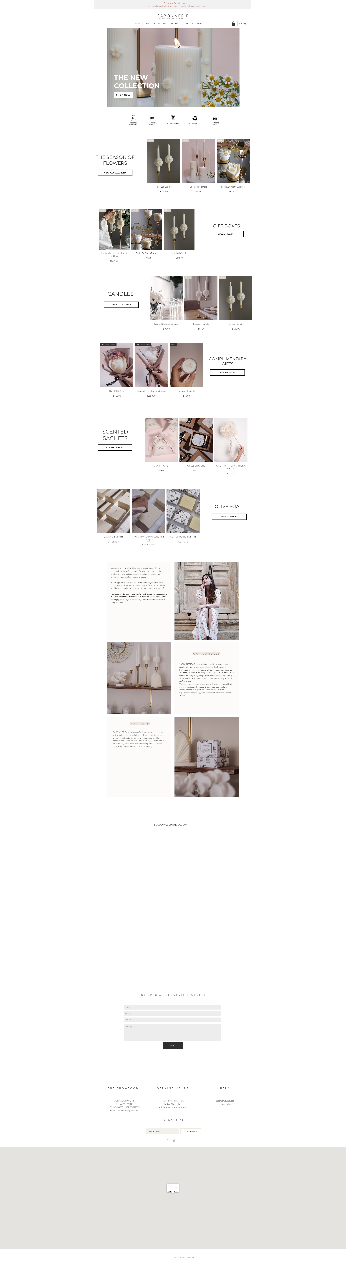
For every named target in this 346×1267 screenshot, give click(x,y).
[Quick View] (166, 298)
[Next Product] (253, 161)
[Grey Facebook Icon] (167, 1088)
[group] (198, 167)
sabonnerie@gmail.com (128, 1059)
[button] (147, 23)
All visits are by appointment (172, 1055)
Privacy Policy (225, 1052)
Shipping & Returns (225, 1049)
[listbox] (244, 23)
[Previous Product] (143, 161)
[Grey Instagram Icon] (174, 1088)
